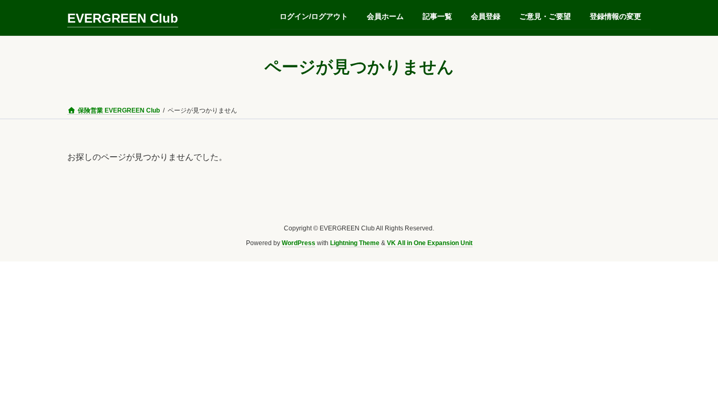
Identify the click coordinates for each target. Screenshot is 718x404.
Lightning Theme (354, 243)
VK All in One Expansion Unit (430, 243)
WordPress (298, 243)
